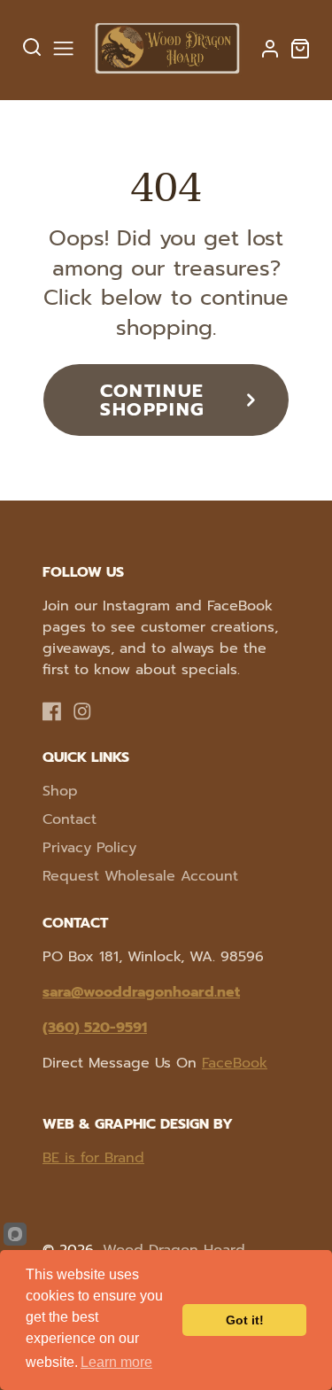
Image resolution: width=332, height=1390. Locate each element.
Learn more (116, 1362)
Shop (60, 791)
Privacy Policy (89, 847)
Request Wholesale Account (140, 876)
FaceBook (234, 1063)
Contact (69, 819)
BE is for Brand (93, 1158)
